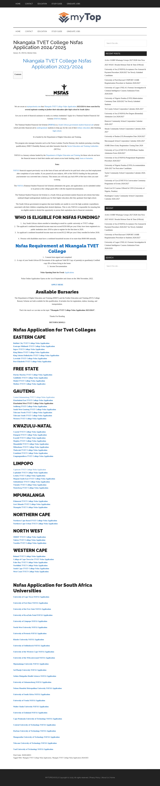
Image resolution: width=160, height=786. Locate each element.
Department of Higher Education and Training (63, 155)
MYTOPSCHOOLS (80, 17)
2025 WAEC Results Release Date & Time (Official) (124, 65)
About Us (105, 777)
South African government (68, 125)
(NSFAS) (57, 119)
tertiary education (83, 128)
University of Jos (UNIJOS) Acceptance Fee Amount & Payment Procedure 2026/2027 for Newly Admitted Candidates (125, 72)
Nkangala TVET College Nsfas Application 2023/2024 (57, 64)
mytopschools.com (34, 106)
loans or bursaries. (86, 158)
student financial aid (86, 125)
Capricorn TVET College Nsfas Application (29, 470)
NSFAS (16, 170)
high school (57, 131)
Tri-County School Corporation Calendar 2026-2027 (124, 109)
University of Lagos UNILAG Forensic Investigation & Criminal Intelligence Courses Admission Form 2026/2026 (125, 91)
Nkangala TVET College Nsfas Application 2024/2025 (70, 758)
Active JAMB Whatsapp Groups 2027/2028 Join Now (125, 60)
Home (112, 777)
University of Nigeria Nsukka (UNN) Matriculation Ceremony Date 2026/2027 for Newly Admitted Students (124, 101)
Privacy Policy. (95, 777)
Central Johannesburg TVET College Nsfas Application (34, 397)
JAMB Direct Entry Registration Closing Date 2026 (124, 146)
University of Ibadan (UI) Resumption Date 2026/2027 (125, 136)
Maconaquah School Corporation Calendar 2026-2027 (125, 141)
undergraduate (42, 128)
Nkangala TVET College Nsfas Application (60, 106)
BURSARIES (26, 755)
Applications (69, 272)
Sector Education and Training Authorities (82, 146)
